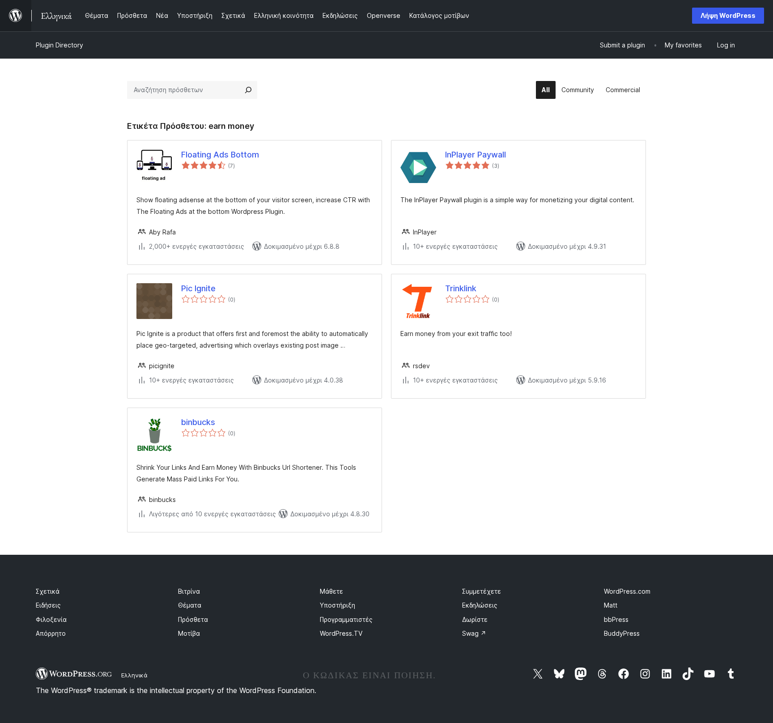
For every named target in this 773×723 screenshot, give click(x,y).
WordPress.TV (341, 633)
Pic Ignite (198, 288)
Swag (474, 633)
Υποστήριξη (337, 605)
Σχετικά (47, 591)
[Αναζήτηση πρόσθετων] (248, 90)
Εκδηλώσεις (479, 605)
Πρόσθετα (193, 619)
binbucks (198, 422)
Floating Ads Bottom (220, 154)
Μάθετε (331, 591)
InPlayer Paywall (475, 154)
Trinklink (460, 288)
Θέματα (189, 605)
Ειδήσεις (48, 605)
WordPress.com (627, 591)
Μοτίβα (189, 633)
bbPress (616, 619)
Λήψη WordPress (728, 15)
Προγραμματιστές (346, 619)
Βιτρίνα (189, 591)
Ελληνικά (134, 675)
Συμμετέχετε (481, 591)
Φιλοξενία (51, 619)
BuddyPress (622, 633)
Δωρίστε (475, 619)
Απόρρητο (51, 633)
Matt (610, 605)
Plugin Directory (59, 45)
